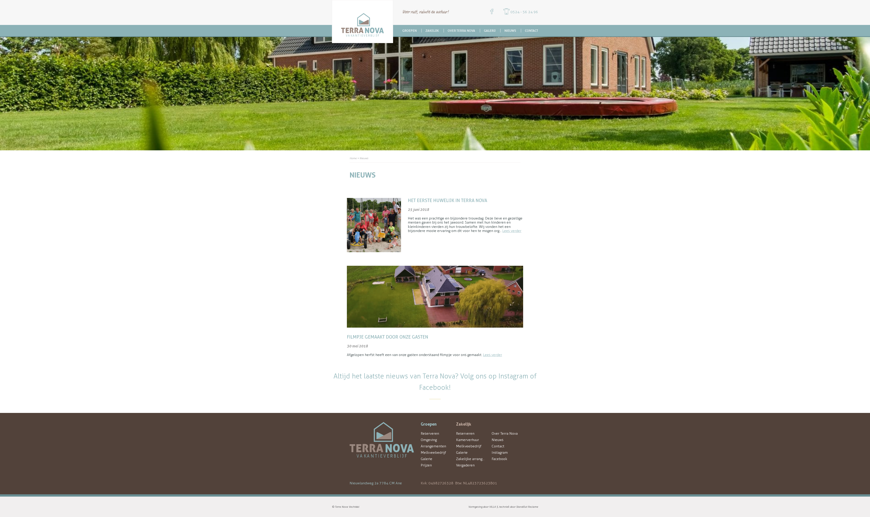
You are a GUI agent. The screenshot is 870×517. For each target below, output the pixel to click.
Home (353, 158)
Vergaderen (465, 465)
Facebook (434, 387)
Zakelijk (432, 30)
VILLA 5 (493, 506)
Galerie (426, 459)
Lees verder (511, 231)
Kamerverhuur (467, 440)
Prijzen (426, 465)
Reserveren (430, 433)
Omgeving (429, 440)
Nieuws (510, 30)
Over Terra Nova (461, 30)
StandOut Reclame (527, 506)
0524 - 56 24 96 (524, 12)
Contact (531, 30)
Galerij (489, 30)
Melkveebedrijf (433, 452)
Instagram (513, 376)
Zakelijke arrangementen (476, 459)
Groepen (409, 30)
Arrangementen (433, 446)
